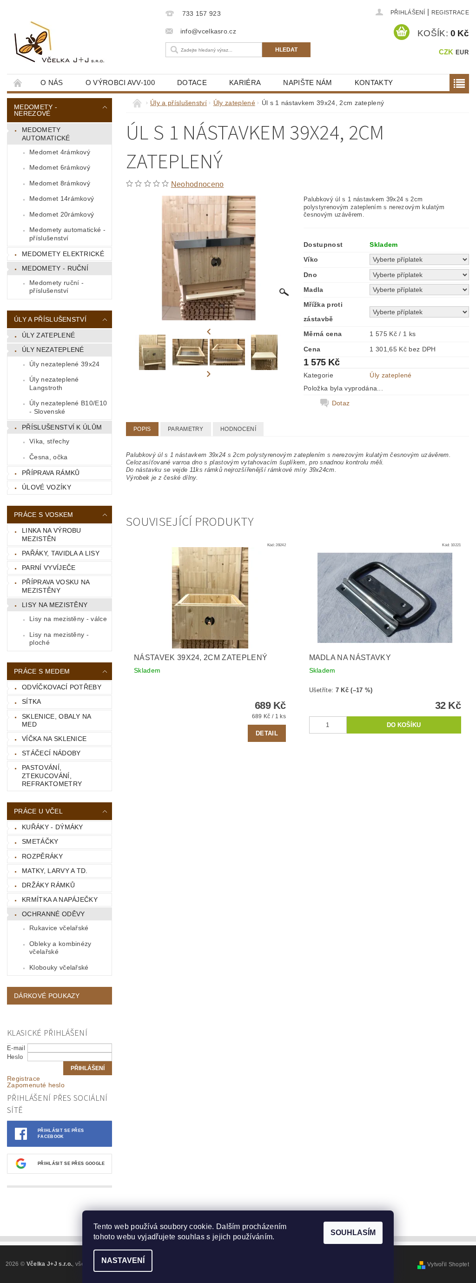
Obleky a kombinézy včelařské (60, 948)
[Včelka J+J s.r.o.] (86, 42)
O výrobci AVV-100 (120, 82)
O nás (51, 82)
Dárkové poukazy (47, 995)
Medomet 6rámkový (59, 167)
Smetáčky (40, 841)
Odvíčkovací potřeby (61, 687)
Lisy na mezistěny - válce (68, 618)
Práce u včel (38, 811)
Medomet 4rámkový (59, 152)
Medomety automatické (46, 134)
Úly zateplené (48, 335)
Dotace (192, 82)
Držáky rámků (48, 885)
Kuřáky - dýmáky (52, 827)
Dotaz (341, 403)
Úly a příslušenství (50, 319)
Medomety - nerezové (35, 110)
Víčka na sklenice (54, 738)
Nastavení (123, 1260)
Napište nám (307, 82)
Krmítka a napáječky (60, 899)
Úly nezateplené (53, 349)
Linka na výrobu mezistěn (51, 534)
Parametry (186, 429)
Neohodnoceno (197, 184)
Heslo (15, 1056)
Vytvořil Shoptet (448, 1264)
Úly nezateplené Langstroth (54, 383)
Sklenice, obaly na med (57, 720)
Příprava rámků (50, 472)
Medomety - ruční (55, 268)
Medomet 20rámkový (61, 214)
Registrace (450, 12)
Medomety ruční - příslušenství (56, 287)
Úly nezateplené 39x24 (64, 364)
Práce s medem (42, 671)
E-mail (16, 1048)
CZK (446, 52)
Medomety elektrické (63, 254)
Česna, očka (48, 457)
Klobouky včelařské (59, 967)
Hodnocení (238, 429)
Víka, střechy (49, 441)
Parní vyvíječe (48, 567)
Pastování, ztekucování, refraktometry (52, 775)
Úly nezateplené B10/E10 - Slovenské (68, 407)
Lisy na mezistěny (54, 604)
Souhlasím (353, 1233)
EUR (462, 52)
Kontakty (374, 82)
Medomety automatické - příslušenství (67, 234)
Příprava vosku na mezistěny (56, 586)
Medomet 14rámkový (61, 198)
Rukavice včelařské (59, 928)
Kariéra (245, 82)
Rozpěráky (42, 856)
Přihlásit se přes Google (71, 1163)
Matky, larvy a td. (55, 870)
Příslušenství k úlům (62, 427)
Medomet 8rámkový (59, 183)
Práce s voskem (43, 514)
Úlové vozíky (46, 487)
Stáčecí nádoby (51, 753)
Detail (267, 733)
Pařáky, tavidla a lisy (60, 553)
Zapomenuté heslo (36, 1085)
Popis (142, 429)
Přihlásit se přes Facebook (61, 1133)
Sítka (31, 701)
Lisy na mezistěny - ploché (59, 639)
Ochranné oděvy (53, 914)
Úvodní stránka (18, 82)
